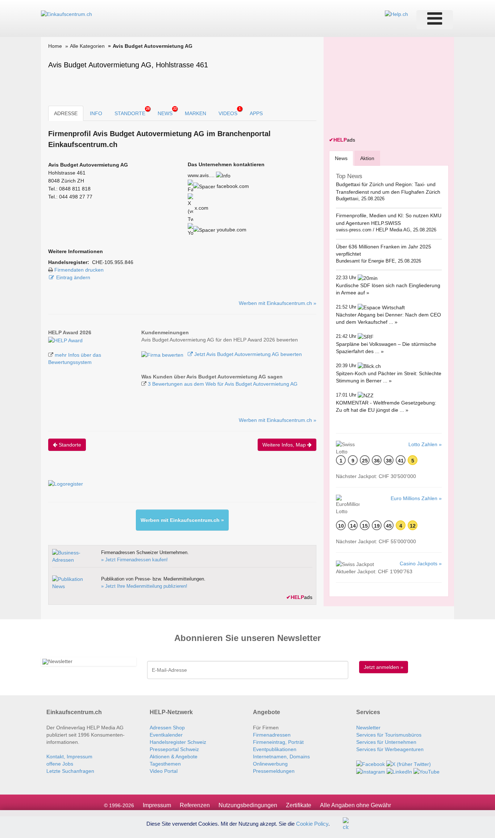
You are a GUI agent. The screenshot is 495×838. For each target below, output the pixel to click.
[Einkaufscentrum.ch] (66, 14)
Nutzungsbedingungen (248, 805)
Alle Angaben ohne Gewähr (355, 805)
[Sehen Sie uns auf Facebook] (370, 764)
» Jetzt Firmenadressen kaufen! (134, 559)
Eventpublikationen (274, 749)
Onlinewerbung (270, 764)
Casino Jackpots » (421, 563)
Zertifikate (298, 805)
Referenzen (195, 805)
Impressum (157, 805)
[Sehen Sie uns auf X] (408, 764)
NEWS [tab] (167, 111)
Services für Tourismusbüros (388, 735)
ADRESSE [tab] (66, 113)
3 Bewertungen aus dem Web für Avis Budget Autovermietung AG (223, 384)
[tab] (341, 158)
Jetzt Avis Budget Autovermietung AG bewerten (247, 354)
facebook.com (232, 186)
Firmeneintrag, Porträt (278, 742)
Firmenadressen (272, 735)
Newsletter (368, 727)
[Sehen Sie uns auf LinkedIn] (399, 771)
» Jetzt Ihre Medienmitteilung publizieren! (144, 586)
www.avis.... (201, 175)
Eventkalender (166, 735)
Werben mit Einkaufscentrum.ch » (277, 303)
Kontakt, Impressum (69, 756)
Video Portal (164, 771)
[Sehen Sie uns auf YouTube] (426, 771)
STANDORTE (132, 111)
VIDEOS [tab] (230, 111)
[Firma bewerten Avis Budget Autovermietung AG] (163, 354)
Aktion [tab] (367, 158)
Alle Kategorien (87, 46)
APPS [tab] (256, 113)
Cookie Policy (312, 823)
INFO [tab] (96, 113)
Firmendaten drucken (79, 270)
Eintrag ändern (73, 277)
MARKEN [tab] (195, 113)
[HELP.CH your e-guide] (396, 14)
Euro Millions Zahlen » (416, 498)
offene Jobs (59, 764)
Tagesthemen (165, 764)
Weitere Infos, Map (284, 445)
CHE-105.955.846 (112, 262)
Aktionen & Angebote (173, 756)
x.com (200, 208)
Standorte (69, 445)
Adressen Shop (167, 727)
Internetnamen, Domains (281, 756)
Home (55, 46)
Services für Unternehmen (386, 742)
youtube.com (230, 229)
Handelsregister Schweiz (178, 742)
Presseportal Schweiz (174, 749)
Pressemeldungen (274, 771)
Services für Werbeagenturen (390, 749)
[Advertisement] (383, 87)
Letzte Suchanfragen (70, 771)
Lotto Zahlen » (425, 444)
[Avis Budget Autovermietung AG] (65, 340)
